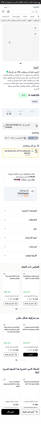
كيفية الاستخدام (31, 238)
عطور (30, 20)
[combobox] (7, 7)
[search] (8, 11)
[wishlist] (3, 11)
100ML (35, 101)
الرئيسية (36, 20)
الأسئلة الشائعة (31, 256)
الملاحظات (33, 220)
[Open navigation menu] (38, 16)
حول (35, 229)
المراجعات (33, 247)
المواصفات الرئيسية (29, 211)
